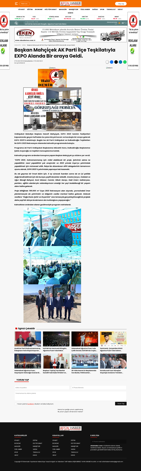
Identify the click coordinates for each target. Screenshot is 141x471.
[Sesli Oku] (107, 62)
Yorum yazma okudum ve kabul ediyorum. (35, 404)
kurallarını (31, 404)
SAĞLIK (95, 9)
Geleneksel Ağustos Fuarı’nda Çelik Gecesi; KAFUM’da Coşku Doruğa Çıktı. (53, 24)
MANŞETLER (73, 9)
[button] (20, 23)
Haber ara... (24, 3)
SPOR (102, 9)
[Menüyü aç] (16, 4)
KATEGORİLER (20, 435)
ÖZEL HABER (85, 9)
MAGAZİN (63, 9)
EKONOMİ (38, 9)
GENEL (24, 45)
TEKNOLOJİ (111, 9)
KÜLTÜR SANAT (51, 9)
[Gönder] (124, 441)
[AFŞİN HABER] (71, 3)
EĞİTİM (30, 9)
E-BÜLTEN (94, 435)
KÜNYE (70, 13)
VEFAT (120, 9)
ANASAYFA (17, 45)
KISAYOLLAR (57, 435)
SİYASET (21, 9)
